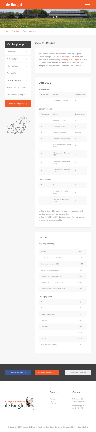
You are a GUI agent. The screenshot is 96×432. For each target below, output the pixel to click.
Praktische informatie (11, 253)
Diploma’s (6, 239)
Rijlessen (6, 218)
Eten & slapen (8, 232)
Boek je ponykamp (13, 269)
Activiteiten (7, 225)
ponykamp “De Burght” (69, 60)
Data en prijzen (9, 246)
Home (7, 31)
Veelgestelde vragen (11, 260)
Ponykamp (16, 31)
